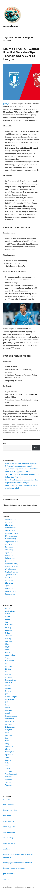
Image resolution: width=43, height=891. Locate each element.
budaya (8, 619)
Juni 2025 (9, 547)
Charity (8, 628)
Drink (7, 633)
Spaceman (9, 755)
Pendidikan (9, 719)
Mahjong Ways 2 (9, 827)
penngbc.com (11, 26)
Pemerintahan (11, 716)
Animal (8, 608)
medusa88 (7, 849)
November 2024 (11, 566)
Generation (9, 661)
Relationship (10, 727)
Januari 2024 (10, 594)
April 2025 (9, 553)
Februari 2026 (10, 528)
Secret (7, 741)
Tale (7, 763)
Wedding (8, 779)
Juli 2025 (8, 544)
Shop (7, 744)
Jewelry (8, 691)
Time (7, 766)
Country (8, 630)
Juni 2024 (9, 580)
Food (7, 650)
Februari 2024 (10, 591)
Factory (8, 639)
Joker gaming (8, 821)
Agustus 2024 (10, 575)
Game (7, 652)
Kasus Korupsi (11, 697)
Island (7, 686)
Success (8, 760)
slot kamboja (8, 838)
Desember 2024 (11, 564)
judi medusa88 (9, 874)
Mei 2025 (9, 550)
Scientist (8, 735)
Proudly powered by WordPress (24, 887)
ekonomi (8, 636)
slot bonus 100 (9, 832)
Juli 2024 (8, 577)
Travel (7, 768)
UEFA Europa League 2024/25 (18, 428)
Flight (7, 647)
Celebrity (8, 625)
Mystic (8, 713)
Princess (8, 724)
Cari (4, 444)
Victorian (9, 777)
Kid (6, 702)
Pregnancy (9, 721)
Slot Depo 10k (8, 805)
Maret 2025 (9, 555)
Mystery (8, 710)
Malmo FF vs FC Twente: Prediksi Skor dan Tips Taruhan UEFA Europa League (21, 54)
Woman (8, 782)
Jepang (8, 688)
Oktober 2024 (10, 569)
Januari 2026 (10, 530)
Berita (7, 614)
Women (8, 785)
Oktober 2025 (10, 539)
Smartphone (10, 752)
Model (7, 708)
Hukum (8, 674)
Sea (6, 738)
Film (7, 644)
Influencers (9, 677)
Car (6, 622)
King (7, 705)
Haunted (8, 666)
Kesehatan (9, 699)
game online (10, 655)
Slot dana (7, 816)
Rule (7, 732)
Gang (7, 658)
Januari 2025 (10, 561)
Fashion (8, 641)
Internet (8, 683)
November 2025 (11, 536)
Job (6, 694)
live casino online (10, 810)
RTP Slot (6, 799)
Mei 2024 (9, 583)
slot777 (6, 879)
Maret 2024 (9, 588)
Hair (7, 663)
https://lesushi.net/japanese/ (15, 868)
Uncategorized (11, 774)
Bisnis (7, 616)
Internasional (10, 680)
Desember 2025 (11, 533)
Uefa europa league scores (17, 432)
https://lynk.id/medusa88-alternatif (17, 863)
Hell (6, 672)
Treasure (8, 771)
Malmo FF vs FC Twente (17, 426)
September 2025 (11, 542)
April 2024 (9, 586)
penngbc (6, 104)
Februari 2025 (10, 558)
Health (8, 669)
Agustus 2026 (10, 519)
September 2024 (11, 572)
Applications (10, 611)
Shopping (9, 746)
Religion (8, 730)
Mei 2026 (9, 525)
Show (7, 749)
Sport (13, 424)
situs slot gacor (9, 843)
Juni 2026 (9, 522)
